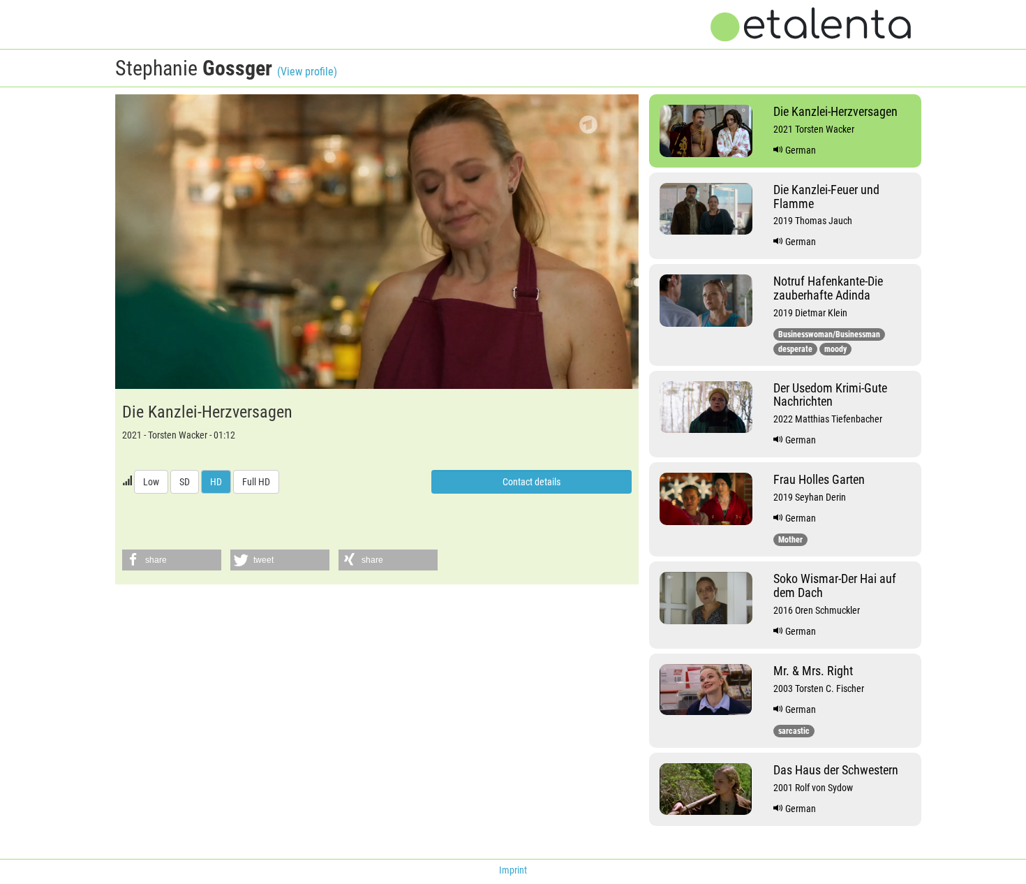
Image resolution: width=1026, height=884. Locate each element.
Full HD (256, 481)
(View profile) (307, 71)
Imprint (513, 870)
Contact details (531, 481)
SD (184, 481)
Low (151, 481)
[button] (171, 560)
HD (216, 481)
